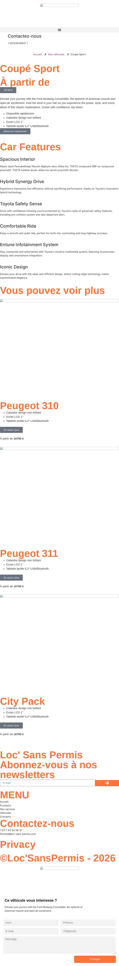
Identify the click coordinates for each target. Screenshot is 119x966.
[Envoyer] (107, 783)
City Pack (22, 701)
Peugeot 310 (29, 405)
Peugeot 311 (29, 553)
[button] (59, 29)
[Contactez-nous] (4, 36)
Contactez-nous (24, 36)
